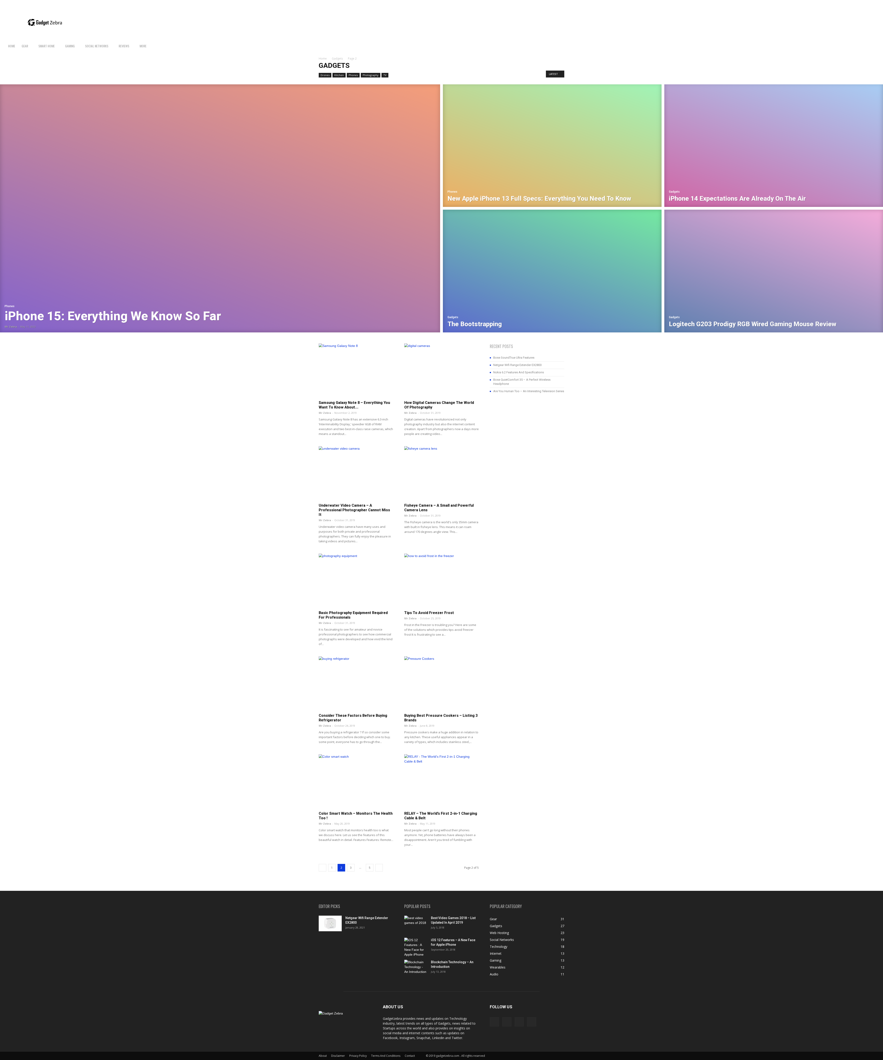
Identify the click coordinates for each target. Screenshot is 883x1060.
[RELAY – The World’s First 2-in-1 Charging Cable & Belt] (441, 781)
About (323, 1056)
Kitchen (339, 75)
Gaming (70, 45)
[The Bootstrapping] (552, 272)
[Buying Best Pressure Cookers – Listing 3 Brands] (441, 683)
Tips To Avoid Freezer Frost (429, 613)
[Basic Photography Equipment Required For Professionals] (356, 581)
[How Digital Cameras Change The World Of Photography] (441, 370)
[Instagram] (859, 3)
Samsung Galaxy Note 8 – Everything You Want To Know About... (354, 404)
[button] (877, 46)
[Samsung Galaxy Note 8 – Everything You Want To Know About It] (356, 370)
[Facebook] (852, 3)
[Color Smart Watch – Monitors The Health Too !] (356, 781)
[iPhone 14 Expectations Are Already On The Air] (773, 145)
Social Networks (96, 45)
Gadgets (337, 58)
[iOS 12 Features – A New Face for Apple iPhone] (415, 947)
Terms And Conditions (385, 1056)
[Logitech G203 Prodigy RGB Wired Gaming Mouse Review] (773, 272)
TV (385, 75)
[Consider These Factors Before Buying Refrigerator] (356, 683)
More (143, 45)
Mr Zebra (11, 326)
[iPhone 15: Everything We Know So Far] (220, 208)
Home (11, 45)
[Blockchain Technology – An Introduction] (415, 968)
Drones (325, 75)
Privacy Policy (358, 1056)
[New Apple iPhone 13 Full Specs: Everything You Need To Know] (552, 145)
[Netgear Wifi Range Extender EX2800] (330, 923)
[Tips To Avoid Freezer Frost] (441, 581)
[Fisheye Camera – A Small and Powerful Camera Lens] (441, 473)
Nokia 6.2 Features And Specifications (518, 372)
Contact (410, 1056)
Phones (353, 75)
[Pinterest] (867, 3)
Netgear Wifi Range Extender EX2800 (517, 365)
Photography (370, 75)
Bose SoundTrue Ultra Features (513, 357)
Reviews (124, 45)
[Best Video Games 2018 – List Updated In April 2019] (415, 924)
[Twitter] (875, 3)
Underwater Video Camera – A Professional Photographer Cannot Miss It (354, 510)
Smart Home (46, 45)
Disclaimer (338, 1056)
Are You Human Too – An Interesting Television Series (528, 391)
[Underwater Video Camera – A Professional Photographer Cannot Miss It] (356, 473)
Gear (25, 45)
